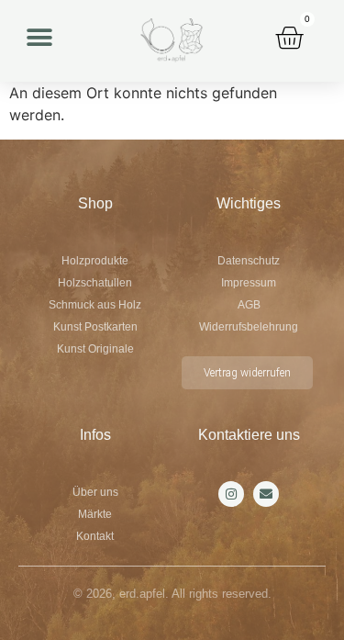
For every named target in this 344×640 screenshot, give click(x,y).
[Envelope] (266, 494)
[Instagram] (231, 494)
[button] (39, 37)
